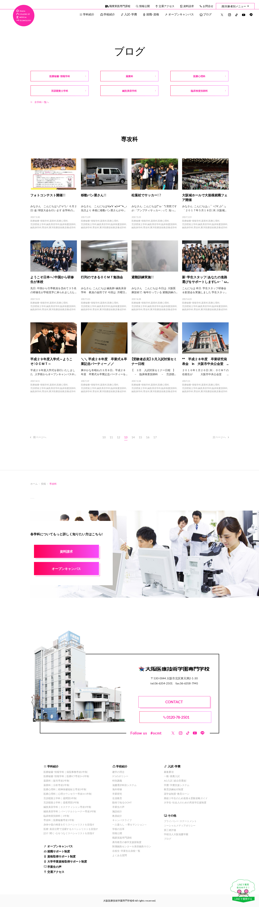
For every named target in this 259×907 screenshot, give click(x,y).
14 (133, 437)
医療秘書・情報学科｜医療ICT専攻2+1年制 (66, 776)
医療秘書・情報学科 (39, 220)
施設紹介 (117, 811)
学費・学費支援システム (176, 785)
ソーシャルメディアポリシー (179, 825)
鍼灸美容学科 (53, 224)
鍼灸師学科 (35, 227)
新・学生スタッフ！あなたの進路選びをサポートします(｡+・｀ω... (205, 279)
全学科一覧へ (41, 102)
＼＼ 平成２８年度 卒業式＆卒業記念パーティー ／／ (104, 361)
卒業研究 (117, 793)
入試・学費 (130, 14)
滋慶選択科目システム (124, 785)
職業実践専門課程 (119, 6)
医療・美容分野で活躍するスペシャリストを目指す (71, 829)
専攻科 (45, 227)
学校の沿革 (118, 829)
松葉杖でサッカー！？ (146, 194)
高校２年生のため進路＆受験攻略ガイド (186, 798)
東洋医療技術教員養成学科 (62, 227)
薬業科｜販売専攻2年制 (56, 780)
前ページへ (39, 437)
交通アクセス (166, 6)
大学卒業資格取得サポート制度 (67, 861)
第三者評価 (170, 830)
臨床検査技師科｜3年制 (56, 816)
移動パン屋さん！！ (93, 194)
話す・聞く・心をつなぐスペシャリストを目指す (69, 833)
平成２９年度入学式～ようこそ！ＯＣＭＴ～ (51, 361)
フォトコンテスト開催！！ (48, 194)
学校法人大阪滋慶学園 (176, 834)
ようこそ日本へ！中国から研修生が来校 (52, 279)
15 (140, 437)
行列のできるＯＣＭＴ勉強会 (102, 276)
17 (155, 437)
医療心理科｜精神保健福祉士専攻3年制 (65, 789)
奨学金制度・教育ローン (176, 793)
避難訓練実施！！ (143, 276)
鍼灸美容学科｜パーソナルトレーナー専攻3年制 (70, 811)
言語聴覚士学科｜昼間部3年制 (60, 798)
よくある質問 (119, 855)
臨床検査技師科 (68, 224)
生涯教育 (117, 798)
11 (111, 437)
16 (147, 437)
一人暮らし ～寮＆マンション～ (129, 824)
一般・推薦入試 (172, 776)
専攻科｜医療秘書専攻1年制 (59, 820)
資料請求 (188, 6)
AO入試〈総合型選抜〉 (175, 780)
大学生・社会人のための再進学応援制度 (185, 802)
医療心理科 (62, 220)
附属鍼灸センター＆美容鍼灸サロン (131, 846)
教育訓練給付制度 (173, 789)
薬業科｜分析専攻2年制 (56, 785)
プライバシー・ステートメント (180, 821)
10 (104, 437)
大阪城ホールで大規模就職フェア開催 (204, 197)
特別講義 (117, 780)
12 (118, 437)
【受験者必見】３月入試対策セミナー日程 (154, 361)
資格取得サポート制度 (61, 856)
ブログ (207, 14)
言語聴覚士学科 (38, 224)
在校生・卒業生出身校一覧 (126, 851)
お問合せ (208, 6)
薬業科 (53, 220)
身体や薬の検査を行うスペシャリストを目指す (69, 824)
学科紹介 (88, 14)
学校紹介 (109, 14)
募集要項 (169, 772)
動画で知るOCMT (122, 802)
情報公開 (144, 6)
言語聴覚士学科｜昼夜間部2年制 (61, 802)
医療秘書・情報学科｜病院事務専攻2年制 (65, 772)
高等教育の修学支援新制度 (126, 842)
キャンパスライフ (122, 820)
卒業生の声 (54, 867)
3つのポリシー (120, 776)
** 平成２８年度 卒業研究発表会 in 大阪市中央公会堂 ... (205, 361)
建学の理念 (118, 772)
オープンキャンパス (181, 14)
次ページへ (219, 437)
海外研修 (117, 789)
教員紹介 (117, 816)
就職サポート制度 (58, 851)
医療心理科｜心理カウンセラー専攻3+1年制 (67, 793)
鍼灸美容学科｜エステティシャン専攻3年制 (67, 807)
